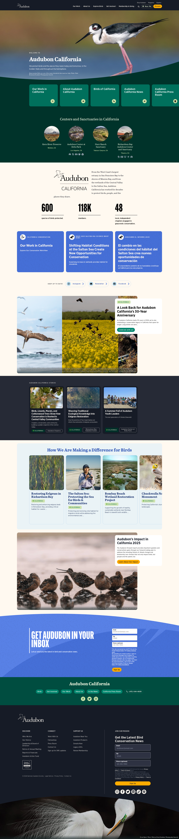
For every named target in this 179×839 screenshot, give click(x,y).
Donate (158, 6)
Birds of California (104, 89)
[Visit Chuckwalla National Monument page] (157, 489)
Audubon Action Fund (30, 756)
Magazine (151, 2)
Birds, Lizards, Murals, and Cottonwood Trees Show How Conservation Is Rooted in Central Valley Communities (46, 410)
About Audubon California (72, 90)
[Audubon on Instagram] (117, 792)
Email (114, 630)
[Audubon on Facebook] (122, 792)
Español (159, 2)
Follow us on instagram (96, 699)
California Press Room (112, 692)
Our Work (76, 6)
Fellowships (52, 740)
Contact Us (52, 747)
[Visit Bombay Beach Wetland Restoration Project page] (120, 489)
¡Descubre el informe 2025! (137, 237)
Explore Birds (98, 6)
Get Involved (111, 6)
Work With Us (53, 736)
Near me (148, 6)
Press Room (52, 744)
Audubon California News (133, 90)
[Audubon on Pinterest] (144, 792)
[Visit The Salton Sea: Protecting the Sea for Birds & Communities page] (83, 489)
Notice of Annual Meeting (31, 749)
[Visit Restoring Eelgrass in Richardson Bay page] (46, 489)
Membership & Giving (126, 6)
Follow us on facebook (83, 699)
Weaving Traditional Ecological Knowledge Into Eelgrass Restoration (83, 410)
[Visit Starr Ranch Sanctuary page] (101, 141)
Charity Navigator (27, 764)
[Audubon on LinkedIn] (133, 792)
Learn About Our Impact (128, 562)
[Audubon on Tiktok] (139, 792)
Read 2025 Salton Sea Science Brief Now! (92, 237)
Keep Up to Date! (55, 284)
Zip (114, 636)
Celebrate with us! (126, 330)
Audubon (23, 5)
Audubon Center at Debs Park (128, 430)
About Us (86, 6)
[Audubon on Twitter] (128, 792)
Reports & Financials (30, 753)
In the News (93, 692)
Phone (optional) (118, 643)
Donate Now (78, 744)
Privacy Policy (120, 650)
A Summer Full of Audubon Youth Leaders (120, 410)
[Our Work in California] (40, 251)
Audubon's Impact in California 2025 (132, 541)
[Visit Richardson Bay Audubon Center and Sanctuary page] (125, 141)
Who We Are (27, 736)
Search (138, 6)
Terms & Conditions (123, 664)
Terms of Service (131, 650)
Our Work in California (39, 90)
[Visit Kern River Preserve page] (52, 141)
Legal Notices (49, 776)
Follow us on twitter (89, 699)
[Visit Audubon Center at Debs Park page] (76, 141)
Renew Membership (80, 751)
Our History (26, 740)
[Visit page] (77, 334)
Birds (39, 692)
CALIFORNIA (124, 302)
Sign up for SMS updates (57, 751)
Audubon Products (80, 740)
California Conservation (38, 237)
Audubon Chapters (54, 431)
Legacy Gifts (77, 747)
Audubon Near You (80, 736)
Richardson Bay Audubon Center (91, 430)
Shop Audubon (141, 2)
